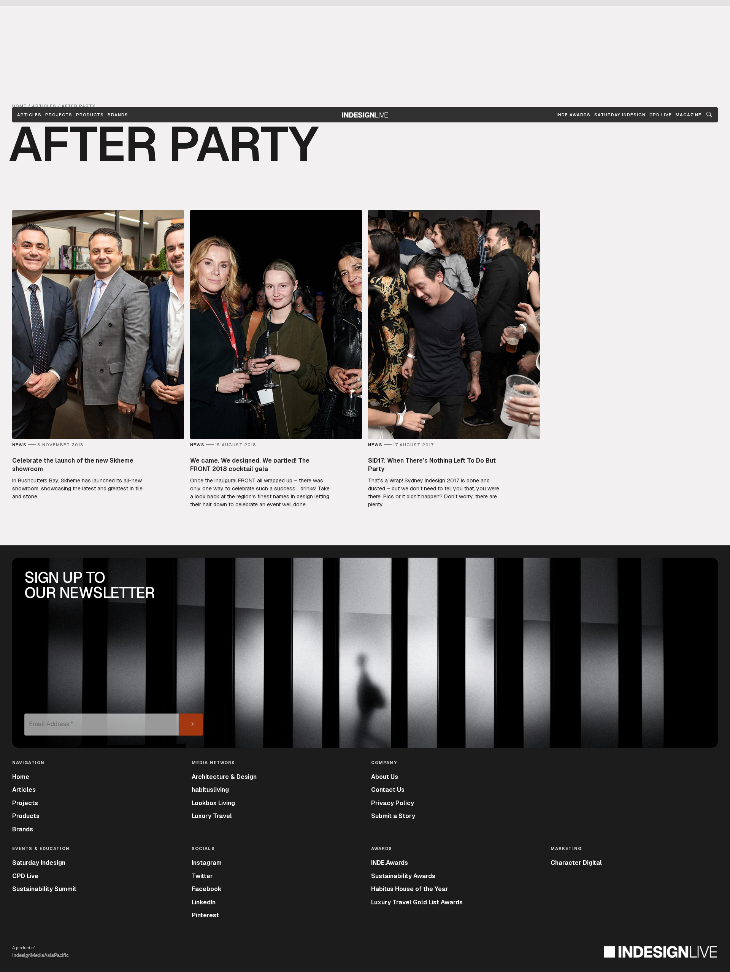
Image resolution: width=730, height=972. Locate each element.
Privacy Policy (392, 803)
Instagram (207, 863)
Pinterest (205, 915)
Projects (58, 114)
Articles (29, 114)
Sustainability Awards (403, 876)
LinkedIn (204, 902)
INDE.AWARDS (573, 114)
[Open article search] (709, 115)
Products (90, 114)
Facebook (207, 889)
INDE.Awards (389, 863)
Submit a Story (393, 816)
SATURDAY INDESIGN (620, 114)
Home (20, 777)
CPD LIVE (660, 114)
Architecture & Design (224, 777)
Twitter (202, 876)
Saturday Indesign (38, 863)
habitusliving (210, 790)
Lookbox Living (213, 803)
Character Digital (576, 863)
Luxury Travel (212, 816)
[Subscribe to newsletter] (191, 725)
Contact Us (388, 790)
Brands (118, 114)
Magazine (688, 114)
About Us (384, 777)
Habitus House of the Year (409, 889)
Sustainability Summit (44, 889)
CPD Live (25, 876)
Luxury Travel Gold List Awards (417, 902)
